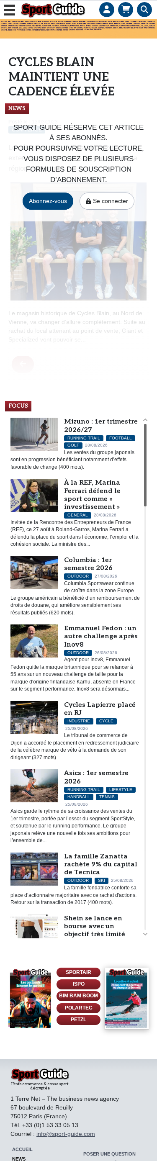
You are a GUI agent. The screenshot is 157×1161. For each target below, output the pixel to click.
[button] (106, 2)
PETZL (78, 1019)
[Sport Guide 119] (30, 999)
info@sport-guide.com (65, 1133)
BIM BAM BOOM (78, 996)
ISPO (79, 984)
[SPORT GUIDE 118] (127, 999)
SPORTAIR (78, 972)
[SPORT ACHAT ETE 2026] (78, 28)
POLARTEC (79, 1008)
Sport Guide (53, 10)
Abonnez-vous (48, 201)
